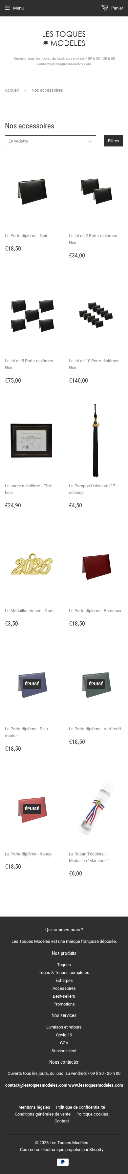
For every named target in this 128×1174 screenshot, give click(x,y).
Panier (116, 8)
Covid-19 (64, 1034)
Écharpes (64, 980)
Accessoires (64, 988)
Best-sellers (64, 996)
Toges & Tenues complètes (64, 972)
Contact (61, 1121)
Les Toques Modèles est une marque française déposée (63, 941)
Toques (64, 964)
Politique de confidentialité (80, 1107)
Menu (18, 8)
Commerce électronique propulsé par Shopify (61, 1149)
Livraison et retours (64, 1027)
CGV (64, 1042)
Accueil (12, 90)
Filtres (113, 141)
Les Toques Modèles (69, 1142)
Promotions (64, 1004)
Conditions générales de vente (43, 1114)
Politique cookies (92, 1114)
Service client (64, 1050)
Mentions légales (34, 1107)
